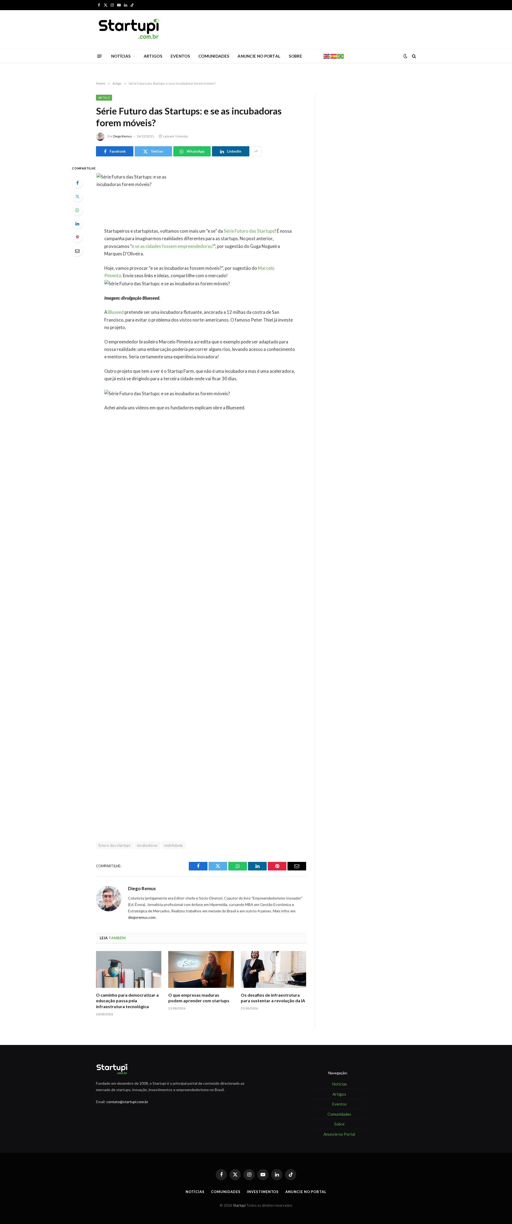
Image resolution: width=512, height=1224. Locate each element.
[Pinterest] (77, 237)
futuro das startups (114, 845)
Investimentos (263, 1192)
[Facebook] (77, 182)
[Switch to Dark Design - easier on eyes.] (405, 56)
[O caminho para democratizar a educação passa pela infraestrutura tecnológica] (128, 969)
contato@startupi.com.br (127, 1101)
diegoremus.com (141, 917)
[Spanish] (333, 56)
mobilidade (173, 845)
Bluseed (116, 312)
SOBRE (295, 56)
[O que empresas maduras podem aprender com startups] (201, 969)
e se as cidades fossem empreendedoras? (173, 246)
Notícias (195, 1192)
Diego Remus (122, 136)
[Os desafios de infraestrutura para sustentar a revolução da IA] (273, 969)
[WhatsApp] (77, 210)
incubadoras (147, 845)
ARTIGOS (153, 56)
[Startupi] (129, 29)
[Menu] (99, 56)
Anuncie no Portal (305, 1192)
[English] (326, 56)
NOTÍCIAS (120, 56)
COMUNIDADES (213, 56)
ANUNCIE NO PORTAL (259, 56)
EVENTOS (180, 56)
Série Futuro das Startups (249, 231)
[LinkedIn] (77, 223)
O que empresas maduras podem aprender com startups (198, 997)
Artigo (104, 97)
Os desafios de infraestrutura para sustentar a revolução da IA (273, 997)
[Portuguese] (340, 56)
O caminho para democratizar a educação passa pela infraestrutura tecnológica (127, 1000)
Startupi (239, 1205)
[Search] (413, 56)
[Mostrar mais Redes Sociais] (256, 151)
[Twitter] (77, 196)
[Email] (77, 250)
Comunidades (225, 1192)
